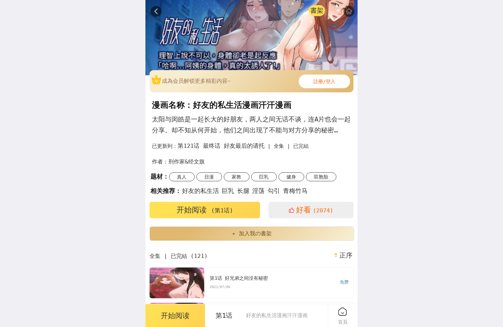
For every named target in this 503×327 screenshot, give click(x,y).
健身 (291, 177)
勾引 (274, 190)
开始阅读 (205, 210)
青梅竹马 (295, 190)
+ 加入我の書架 (252, 233)
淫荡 (258, 190)
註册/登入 (324, 81)
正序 (345, 255)
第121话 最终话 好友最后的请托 (221, 145)
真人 (181, 177)
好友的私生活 (200, 190)
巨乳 (264, 177)
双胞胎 (321, 177)
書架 (316, 10)
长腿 (243, 190)
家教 (236, 177)
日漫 (209, 177)
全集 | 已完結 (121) (179, 256)
